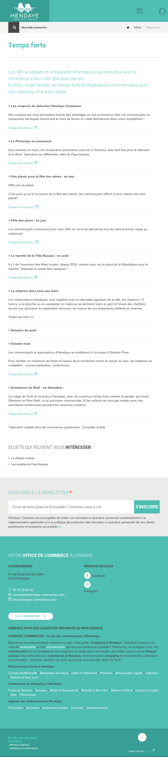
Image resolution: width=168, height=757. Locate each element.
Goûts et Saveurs (20, 690)
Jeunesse (32, 708)
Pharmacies (27, 694)
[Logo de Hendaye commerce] (24, 11)
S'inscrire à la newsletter (38, 492)
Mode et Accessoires (64, 690)
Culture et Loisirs (147, 690)
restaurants (28, 647)
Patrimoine (15, 708)
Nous (27, 616)
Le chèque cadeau (22, 458)
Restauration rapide (129, 673)
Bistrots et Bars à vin (24, 677)
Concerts (77, 708)
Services (41, 690)
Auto (13, 694)
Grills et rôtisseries (84, 673)
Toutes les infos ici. (21, 242)
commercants (55, 647)
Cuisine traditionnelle (22, 673)
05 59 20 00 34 (23, 590)
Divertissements (97, 708)
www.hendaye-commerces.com (35, 599)
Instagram (91, 591)
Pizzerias (106, 673)
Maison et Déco (122, 690)
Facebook (98, 576)
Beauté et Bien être (94, 690)
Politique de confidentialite (23, 748)
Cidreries (151, 673)
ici (59, 526)
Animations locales (55, 708)
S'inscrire (146, 506)
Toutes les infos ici (20, 128)
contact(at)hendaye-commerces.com (39, 595)
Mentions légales (18, 744)
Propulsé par (140, 751)
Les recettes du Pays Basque (29, 464)
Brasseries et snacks (54, 673)
